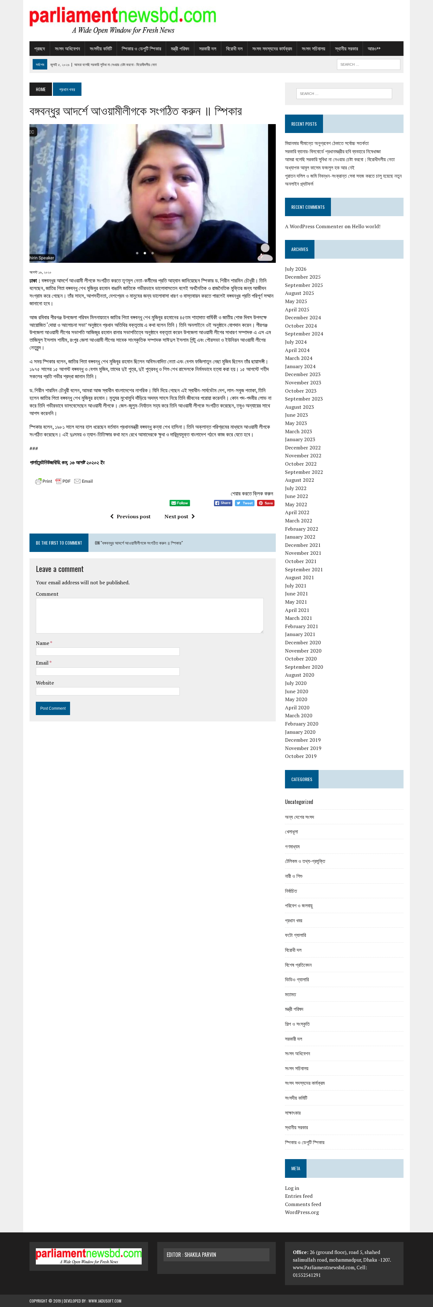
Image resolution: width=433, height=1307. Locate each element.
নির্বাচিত (291, 890)
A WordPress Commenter (314, 226)
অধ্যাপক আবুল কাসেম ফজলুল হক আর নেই (319, 167)
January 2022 (300, 536)
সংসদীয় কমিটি (101, 48)
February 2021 (301, 626)
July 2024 (296, 341)
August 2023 (299, 406)
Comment (47, 593)
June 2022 (296, 496)
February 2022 (301, 528)
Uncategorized (299, 802)
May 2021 (296, 601)
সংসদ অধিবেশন (67, 48)
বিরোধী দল (234, 48)
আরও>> (374, 48)
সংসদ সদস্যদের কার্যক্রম (272, 48)
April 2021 (297, 610)
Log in (292, 1187)
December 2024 (303, 317)
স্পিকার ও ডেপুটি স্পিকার (141, 48)
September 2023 (304, 398)
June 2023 (296, 414)
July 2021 (296, 585)
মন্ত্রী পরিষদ (180, 48)
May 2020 (296, 699)
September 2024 (304, 333)
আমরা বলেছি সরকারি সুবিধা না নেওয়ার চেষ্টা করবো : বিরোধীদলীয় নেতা (340, 159)
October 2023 (301, 390)
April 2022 (297, 512)
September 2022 (304, 471)
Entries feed (299, 1195)
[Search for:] (344, 93)
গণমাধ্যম (292, 846)
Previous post (134, 516)
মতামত (290, 994)
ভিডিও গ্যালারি (297, 979)
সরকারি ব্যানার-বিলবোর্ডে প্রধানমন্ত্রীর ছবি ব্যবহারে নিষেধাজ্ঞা (333, 151)
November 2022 (303, 455)
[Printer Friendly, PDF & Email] (64, 482)
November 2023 (303, 382)
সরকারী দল (207, 48)
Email (42, 662)
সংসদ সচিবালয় (313, 48)
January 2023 (300, 439)
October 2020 (301, 658)
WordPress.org (302, 1212)
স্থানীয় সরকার (346, 48)
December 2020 (303, 642)
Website (45, 682)
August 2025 (299, 292)
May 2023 (296, 423)
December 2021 (303, 544)
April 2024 (297, 350)
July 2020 (296, 683)
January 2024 (300, 366)
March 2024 (298, 358)
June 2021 (296, 593)
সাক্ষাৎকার (293, 1112)
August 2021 (299, 577)
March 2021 (298, 617)
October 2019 (301, 756)
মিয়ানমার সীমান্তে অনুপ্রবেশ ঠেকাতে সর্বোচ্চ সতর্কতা (327, 143)
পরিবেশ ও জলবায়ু (299, 905)
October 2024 (301, 325)
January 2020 (300, 731)
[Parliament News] (216, 20)
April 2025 (297, 309)
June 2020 (296, 691)
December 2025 (303, 276)
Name (43, 643)
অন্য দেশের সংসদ (299, 816)
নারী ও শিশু (293, 875)
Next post (176, 516)
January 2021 (300, 634)
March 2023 (298, 431)
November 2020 (303, 650)
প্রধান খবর (293, 920)
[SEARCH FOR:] (368, 63)
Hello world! (366, 226)
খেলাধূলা (291, 831)
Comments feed (303, 1204)
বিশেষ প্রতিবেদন (298, 964)
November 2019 (303, 748)
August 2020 (299, 674)
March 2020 (298, 715)
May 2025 (296, 301)
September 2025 (304, 285)
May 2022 (296, 504)
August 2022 (299, 479)
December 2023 (303, 374)
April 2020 (297, 707)
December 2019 (303, 739)
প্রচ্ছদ (39, 48)
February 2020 (301, 723)
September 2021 (304, 569)
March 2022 (298, 520)
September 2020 (304, 666)
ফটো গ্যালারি (295, 935)
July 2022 (296, 488)
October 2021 (301, 561)
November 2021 (303, 552)
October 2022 (301, 463)
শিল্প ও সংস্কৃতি (297, 1023)
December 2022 (303, 447)
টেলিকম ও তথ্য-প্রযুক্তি (305, 861)
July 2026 (296, 268)
